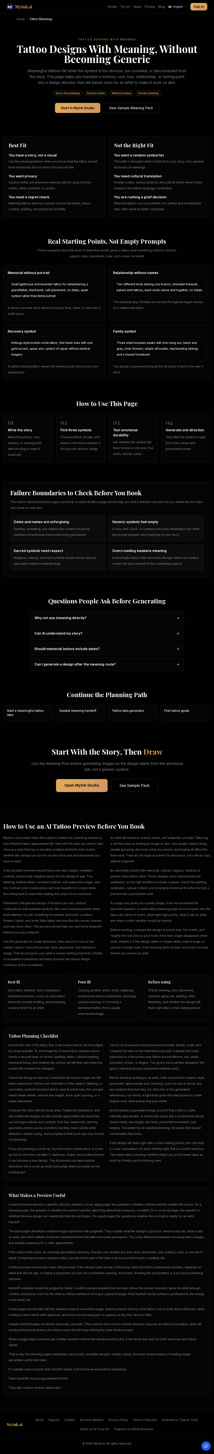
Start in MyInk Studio (77, 108)
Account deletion (91, 1420)
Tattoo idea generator (128, 710)
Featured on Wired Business (133, 1429)
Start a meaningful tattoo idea (25, 713)
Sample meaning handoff (77, 710)
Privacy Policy (118, 1420)
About (39, 1420)
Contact (69, 1420)
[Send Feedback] (206, 1446)
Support (53, 1420)
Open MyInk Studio (81, 785)
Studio (112, 6)
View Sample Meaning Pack (131, 108)
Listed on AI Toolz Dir (94, 1429)
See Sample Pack (135, 785)
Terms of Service (145, 1420)
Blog (161, 6)
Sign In (199, 6)
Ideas (137, 6)
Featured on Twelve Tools (180, 1420)
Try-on (125, 6)
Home (21, 19)
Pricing (150, 6)
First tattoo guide (176, 710)
